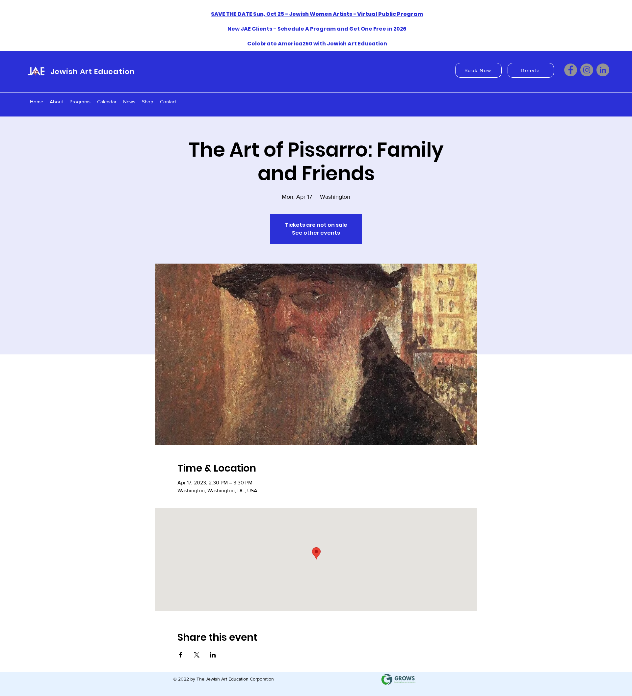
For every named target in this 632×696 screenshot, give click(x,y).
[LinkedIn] (602, 70)
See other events (316, 233)
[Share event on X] (197, 654)
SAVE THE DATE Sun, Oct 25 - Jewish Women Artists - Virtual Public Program (317, 14)
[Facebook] (570, 70)
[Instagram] (586, 70)
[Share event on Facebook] (180, 654)
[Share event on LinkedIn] (213, 654)
